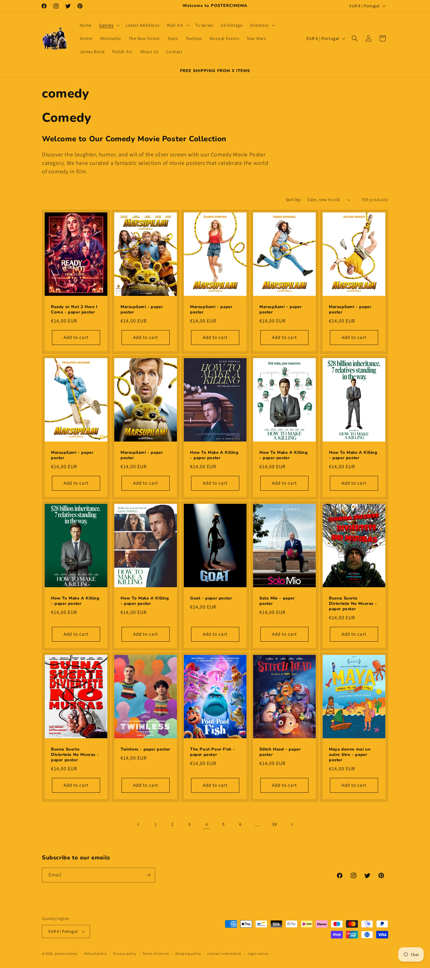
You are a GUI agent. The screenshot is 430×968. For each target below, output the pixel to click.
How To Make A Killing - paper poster (214, 455)
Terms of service (156, 953)
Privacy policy (124, 953)
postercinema (66, 953)
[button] (108, 25)
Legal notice (258, 953)
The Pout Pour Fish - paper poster (212, 752)
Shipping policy (188, 953)
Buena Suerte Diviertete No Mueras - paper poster (353, 604)
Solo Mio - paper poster (277, 601)
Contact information (224, 953)
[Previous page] (138, 824)
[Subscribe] (148, 875)
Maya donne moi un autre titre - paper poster (350, 755)
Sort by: (293, 199)
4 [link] (206, 824)
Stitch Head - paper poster (280, 752)
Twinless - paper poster (145, 749)
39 (274, 824)
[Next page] (291, 824)
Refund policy (95, 953)
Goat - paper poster (211, 598)
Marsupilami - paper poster (142, 310)
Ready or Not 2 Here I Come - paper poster (74, 310)
